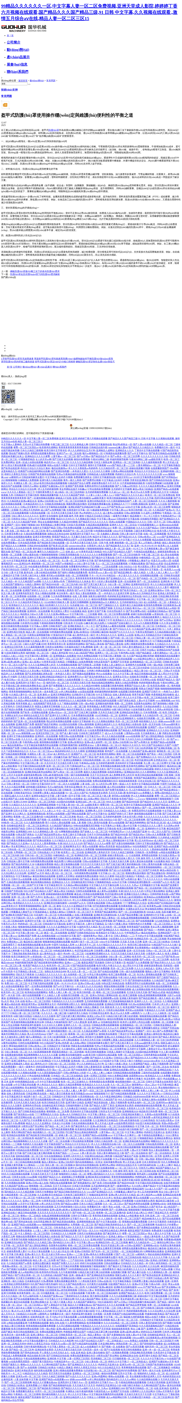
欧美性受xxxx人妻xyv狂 (101, 572)
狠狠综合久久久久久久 (131, 587)
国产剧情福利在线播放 (139, 980)
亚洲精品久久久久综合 (157, 730)
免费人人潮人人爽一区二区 (62, 992)
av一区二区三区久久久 (126, 1168)
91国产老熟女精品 (126, 700)
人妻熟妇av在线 (132, 733)
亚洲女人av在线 (125, 635)
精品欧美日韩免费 (148, 1111)
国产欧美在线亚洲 (10, 468)
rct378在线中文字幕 (66, 936)
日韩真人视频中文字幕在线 (102, 828)
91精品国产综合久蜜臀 (79, 483)
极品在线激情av (59, 468)
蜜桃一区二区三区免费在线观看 (114, 614)
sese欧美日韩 (88, 1055)
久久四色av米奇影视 (162, 709)
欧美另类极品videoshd (82, 1093)
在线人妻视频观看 (42, 879)
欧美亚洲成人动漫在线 (129, 724)
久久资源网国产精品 (139, 1064)
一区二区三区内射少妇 (71, 584)
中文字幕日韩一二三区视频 (83, 614)
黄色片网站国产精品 (21, 1132)
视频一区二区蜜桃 (123, 703)
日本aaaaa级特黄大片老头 (147, 1043)
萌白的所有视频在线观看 (58, 721)
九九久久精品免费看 (14, 787)
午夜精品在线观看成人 (145, 551)
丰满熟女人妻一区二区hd (26, 483)
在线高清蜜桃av (115, 772)
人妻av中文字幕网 (145, 700)
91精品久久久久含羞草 (44, 1016)
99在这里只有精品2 (124, 876)
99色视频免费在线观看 (61, 632)
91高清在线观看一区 (39, 513)
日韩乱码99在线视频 (37, 545)
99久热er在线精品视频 (139, 1004)
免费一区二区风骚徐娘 (123, 528)
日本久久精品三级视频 (31, 450)
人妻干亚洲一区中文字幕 (67, 796)
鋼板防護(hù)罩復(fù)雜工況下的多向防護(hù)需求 (35, 271)
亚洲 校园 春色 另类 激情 (71, 516)
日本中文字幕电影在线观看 (53, 507)
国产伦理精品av (169, 477)
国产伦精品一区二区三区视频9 (152, 578)
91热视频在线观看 (103, 531)
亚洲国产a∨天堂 (36, 873)
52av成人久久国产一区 (156, 1189)
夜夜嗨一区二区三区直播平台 (83, 1034)
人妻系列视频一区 (25, 989)
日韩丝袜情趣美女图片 (32, 477)
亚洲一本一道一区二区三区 (107, 647)
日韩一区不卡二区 (156, 522)
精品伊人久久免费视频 (12, 674)
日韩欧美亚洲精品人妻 (164, 1025)
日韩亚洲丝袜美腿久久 (132, 1114)
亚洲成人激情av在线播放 (154, 1099)
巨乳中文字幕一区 (23, 810)
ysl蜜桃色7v (17, 790)
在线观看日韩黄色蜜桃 (112, 685)
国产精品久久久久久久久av (94, 659)
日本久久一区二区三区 (159, 787)
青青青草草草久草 (56, 644)
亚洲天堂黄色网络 (42, 537)
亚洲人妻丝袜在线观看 (141, 861)
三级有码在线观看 (150, 1072)
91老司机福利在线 (147, 1165)
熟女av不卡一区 (161, 739)
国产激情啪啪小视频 (163, 703)
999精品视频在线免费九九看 (66, 1078)
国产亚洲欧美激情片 (156, 766)
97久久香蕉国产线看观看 (85, 977)
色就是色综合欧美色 (91, 641)
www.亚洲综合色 (22, 563)
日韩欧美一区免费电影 (73, 790)
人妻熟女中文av (154, 1049)
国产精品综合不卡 (100, 456)
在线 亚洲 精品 (90, 1049)
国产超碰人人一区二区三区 (93, 831)
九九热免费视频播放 (61, 596)
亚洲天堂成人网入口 (56, 921)
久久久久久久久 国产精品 (111, 807)
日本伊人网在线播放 (97, 939)
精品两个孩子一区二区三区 (82, 739)
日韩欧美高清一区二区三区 (18, 659)
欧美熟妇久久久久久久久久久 (24, 605)
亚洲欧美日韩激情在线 (105, 915)
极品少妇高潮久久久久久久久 (54, 605)
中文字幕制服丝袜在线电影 (65, 879)
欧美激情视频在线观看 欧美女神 (34, 944)
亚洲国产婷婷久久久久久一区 (37, 590)
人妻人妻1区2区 (88, 1153)
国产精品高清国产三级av (105, 897)
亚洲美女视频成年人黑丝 (16, 1064)
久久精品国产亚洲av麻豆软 (31, 587)
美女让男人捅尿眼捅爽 (161, 927)
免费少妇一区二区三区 (15, 983)
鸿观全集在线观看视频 (82, 1046)
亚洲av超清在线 (98, 1126)
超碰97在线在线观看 (141, 614)
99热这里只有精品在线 (112, 983)
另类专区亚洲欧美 (139, 480)
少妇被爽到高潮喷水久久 (97, 953)
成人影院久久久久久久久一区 (47, 1117)
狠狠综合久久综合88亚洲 (80, 959)
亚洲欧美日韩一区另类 (150, 1156)
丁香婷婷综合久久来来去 (78, 581)
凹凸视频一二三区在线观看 (104, 566)
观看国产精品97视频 (130, 1028)
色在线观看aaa (170, 1078)
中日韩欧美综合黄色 (99, 1013)
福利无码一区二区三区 (57, 682)
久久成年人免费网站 (151, 513)
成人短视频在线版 (46, 936)
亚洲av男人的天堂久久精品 (122, 1195)
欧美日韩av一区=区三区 (16, 679)
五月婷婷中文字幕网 (121, 489)
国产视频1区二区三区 (124, 921)
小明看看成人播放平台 (138, 560)
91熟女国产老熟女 (25, 834)
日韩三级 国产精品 (78, 828)
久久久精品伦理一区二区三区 (113, 468)
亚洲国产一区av (156, 727)
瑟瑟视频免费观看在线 (99, 504)
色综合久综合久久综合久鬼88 (35, 468)
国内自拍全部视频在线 (87, 1165)
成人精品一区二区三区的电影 (69, 492)
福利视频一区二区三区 (37, 653)
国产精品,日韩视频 (166, 566)
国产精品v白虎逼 (154, 563)
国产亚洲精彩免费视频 (107, 590)
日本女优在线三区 (147, 781)
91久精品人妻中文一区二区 (44, 641)
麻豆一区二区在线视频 (55, 933)
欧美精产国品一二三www (132, 799)
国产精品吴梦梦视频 (102, 921)
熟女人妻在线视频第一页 (88, 593)
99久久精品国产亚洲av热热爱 (85, 668)
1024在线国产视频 (97, 1108)
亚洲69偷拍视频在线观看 (26, 1010)
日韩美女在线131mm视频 (28, 837)
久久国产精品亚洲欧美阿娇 (140, 656)
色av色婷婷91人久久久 (90, 513)
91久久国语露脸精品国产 (118, 501)
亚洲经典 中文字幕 (170, 581)
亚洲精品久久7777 (120, 504)
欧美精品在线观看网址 (36, 992)
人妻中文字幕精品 (95, 924)
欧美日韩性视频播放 (95, 1052)
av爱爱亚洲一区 (43, 918)
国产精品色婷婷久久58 (22, 864)
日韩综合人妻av (122, 1058)
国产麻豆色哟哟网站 (135, 822)
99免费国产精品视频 (37, 1028)
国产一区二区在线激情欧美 (18, 528)
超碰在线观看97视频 (139, 468)
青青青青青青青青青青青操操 (73, 447)
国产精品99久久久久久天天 (153, 802)
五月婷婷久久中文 (110, 617)
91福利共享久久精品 (109, 879)
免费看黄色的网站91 (79, 566)
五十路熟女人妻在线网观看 (38, 617)
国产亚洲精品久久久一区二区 (121, 578)
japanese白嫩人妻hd (117, 447)
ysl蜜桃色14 (14, 477)
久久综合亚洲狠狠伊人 (124, 718)
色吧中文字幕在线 (33, 790)
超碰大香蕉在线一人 (117, 855)
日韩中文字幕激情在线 (100, 444)
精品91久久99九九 (65, 519)
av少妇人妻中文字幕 (84, 563)
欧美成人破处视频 (123, 1198)
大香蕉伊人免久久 (96, 545)
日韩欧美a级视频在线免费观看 (35, 748)
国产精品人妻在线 (95, 644)
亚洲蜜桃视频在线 (36, 813)
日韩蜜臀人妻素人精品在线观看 (49, 793)
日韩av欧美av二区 (147, 537)
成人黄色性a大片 (61, 754)
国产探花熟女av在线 (24, 1114)
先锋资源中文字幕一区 (78, 510)
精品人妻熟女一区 (61, 918)
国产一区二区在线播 (59, 1141)
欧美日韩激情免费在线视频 (14, 626)
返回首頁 (22, 80)
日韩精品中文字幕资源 (58, 1046)
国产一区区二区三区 (14, 540)
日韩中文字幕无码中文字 (42, 784)
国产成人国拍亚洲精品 (152, 736)
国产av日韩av (83, 456)
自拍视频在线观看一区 (151, 575)
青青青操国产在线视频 (138, 927)
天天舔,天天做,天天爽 (131, 941)
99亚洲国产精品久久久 (49, 1177)
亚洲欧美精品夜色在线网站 (38, 772)
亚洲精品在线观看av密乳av (123, 1070)
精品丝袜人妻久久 (125, 858)
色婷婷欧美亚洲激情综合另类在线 (124, 596)
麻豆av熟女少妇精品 (143, 489)
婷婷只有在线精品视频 (80, 781)
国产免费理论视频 (91, 480)
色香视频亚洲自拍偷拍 (162, 694)
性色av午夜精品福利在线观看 (71, 474)
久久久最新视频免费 (151, 462)
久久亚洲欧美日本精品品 (105, 1120)
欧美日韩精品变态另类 (53, 1102)
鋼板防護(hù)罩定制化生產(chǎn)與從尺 (95, 361)
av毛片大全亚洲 (14, 775)
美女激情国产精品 (33, 709)
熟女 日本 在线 (17, 1001)
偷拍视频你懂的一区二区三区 (65, 1031)
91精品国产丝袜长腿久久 (119, 623)
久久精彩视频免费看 (17, 1206)
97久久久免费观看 (142, 540)
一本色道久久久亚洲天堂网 (115, 593)
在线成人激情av (14, 980)
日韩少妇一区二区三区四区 (38, 855)
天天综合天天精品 (122, 608)
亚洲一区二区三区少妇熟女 (156, 941)
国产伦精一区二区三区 (121, 638)
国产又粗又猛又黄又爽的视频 (24, 977)
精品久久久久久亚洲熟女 (38, 1123)
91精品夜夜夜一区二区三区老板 (123, 679)
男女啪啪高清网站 (154, 909)
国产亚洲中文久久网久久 (57, 715)
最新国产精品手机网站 (46, 724)
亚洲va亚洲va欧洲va (11, 662)
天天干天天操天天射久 (94, 769)
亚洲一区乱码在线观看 (120, 659)
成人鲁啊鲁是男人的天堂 (121, 775)
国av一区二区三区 (61, 1070)
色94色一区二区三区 (73, 953)
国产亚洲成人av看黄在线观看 (111, 626)
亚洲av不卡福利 (9, 676)
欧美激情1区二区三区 (168, 1171)
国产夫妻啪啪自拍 (59, 828)
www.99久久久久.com (160, 1198)
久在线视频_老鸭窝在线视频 (143, 855)
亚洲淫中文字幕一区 (35, 921)
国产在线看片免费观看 (98, 968)
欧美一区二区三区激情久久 (74, 1081)
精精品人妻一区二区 (115, 548)
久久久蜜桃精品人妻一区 (45, 831)
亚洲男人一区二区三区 (106, 653)
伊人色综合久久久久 (106, 635)
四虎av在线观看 (117, 522)
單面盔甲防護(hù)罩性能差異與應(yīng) (53, 358)
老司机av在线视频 (55, 575)
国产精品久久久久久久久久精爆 (103, 587)
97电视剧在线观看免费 (115, 453)
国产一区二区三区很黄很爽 (132, 819)
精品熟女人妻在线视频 (131, 930)
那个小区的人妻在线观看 (104, 581)
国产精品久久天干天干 (51, 760)
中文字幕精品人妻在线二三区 (28, 971)
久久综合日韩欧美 (96, 697)
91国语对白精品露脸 (143, 769)
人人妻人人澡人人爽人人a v (100, 495)
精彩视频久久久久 (148, 721)
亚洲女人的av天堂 (165, 968)
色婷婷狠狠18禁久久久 (68, 1004)
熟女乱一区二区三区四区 (89, 816)
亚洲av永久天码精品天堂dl (143, 593)
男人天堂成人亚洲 (104, 1123)
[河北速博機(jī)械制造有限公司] (24, 31)
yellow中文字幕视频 (123, 531)
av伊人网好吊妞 (21, 1147)
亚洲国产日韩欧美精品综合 (81, 933)
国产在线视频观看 (145, 921)
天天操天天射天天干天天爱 (44, 1174)
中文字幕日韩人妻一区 (31, 763)
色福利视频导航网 (119, 459)
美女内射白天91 (52, 569)
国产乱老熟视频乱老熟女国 (38, 674)
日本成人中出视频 (61, 1123)
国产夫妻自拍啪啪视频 (123, 843)
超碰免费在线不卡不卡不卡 (105, 483)
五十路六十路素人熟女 (116, 924)
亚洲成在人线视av (84, 727)
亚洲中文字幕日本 (36, 557)
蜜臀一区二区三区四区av (26, 447)
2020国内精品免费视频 (146, 1052)
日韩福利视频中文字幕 (77, 1105)
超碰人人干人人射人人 (44, 810)
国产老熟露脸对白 (82, 1183)
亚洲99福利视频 (112, 1090)
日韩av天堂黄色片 (29, 507)
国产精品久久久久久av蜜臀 (97, 843)
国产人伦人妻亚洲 (77, 1022)
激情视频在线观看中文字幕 (110, 739)
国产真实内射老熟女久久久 (98, 676)
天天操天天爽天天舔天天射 (49, 870)
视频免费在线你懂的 (76, 504)
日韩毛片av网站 (30, 486)
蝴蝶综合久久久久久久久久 (76, 599)
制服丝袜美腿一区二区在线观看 (38, 930)
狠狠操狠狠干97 (102, 1093)
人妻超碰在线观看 (159, 849)
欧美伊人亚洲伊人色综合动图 (135, 1022)
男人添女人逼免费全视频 (64, 748)
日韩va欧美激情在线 (53, 775)
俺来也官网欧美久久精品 (79, 709)
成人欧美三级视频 (128, 995)
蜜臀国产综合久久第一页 (136, 685)
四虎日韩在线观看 (163, 498)
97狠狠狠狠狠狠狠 (94, 548)
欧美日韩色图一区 (86, 992)
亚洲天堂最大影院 (131, 1180)
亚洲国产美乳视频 (74, 486)
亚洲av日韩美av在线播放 (70, 799)
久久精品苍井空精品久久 (30, 602)
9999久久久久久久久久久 (136, 849)
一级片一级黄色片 (26, 1067)
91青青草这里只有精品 (90, 551)
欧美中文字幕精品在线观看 (145, 784)
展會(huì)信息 (17, 64)
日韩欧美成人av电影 (166, 608)
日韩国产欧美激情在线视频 (41, 474)
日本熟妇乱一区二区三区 (167, 626)
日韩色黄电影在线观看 (155, 1055)
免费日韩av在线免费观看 (71, 736)
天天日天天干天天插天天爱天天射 (61, 763)
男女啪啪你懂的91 (167, 1087)
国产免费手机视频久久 (116, 790)
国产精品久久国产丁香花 (80, 757)
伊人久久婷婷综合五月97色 (81, 450)
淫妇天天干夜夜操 (109, 799)
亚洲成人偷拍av (57, 912)
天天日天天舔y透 (117, 793)
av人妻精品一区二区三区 (45, 659)
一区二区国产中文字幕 (31, 885)
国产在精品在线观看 (108, 971)
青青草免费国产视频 (102, 608)
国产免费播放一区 (54, 1108)
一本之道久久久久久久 (127, 575)
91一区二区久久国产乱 (15, 665)
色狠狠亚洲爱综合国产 (65, 540)
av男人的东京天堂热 (49, 1204)
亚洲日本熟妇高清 (96, 501)
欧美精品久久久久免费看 (157, 1075)
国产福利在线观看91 (114, 909)
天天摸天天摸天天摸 (28, 676)
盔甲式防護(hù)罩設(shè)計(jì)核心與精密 (55, 361)
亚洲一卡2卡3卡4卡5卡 (145, 545)
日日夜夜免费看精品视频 (19, 840)
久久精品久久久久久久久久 (22, 805)
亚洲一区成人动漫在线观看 (29, 462)
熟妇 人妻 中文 (105, 936)
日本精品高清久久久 (33, 504)
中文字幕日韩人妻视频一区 (38, 656)
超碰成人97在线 (63, 498)
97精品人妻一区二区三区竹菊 (149, 638)
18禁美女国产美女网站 (32, 1126)
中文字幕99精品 (165, 1084)
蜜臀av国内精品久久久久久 (100, 1174)
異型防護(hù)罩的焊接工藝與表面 (17, 361)
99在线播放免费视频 (38, 566)
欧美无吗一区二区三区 (15, 566)
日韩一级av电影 (155, 665)
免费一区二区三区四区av (103, 650)
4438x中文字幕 (132, 507)
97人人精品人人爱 (51, 995)
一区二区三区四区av (162, 924)
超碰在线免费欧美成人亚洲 (34, 685)
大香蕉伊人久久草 (135, 1108)
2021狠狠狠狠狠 (9, 480)
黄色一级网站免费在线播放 (34, 718)
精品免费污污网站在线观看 (67, 861)
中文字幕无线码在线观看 (40, 983)
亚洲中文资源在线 (53, 980)
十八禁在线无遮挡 (110, 867)
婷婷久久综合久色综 (165, 769)
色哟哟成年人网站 (144, 1177)
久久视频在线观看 (18, 578)
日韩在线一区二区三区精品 (21, 849)
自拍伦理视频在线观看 (40, 858)
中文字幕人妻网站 (134, 1132)
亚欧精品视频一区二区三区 (140, 626)
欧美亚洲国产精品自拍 (134, 1007)
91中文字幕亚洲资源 (17, 560)
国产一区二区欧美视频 (153, 807)
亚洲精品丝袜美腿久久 (37, 599)
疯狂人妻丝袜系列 (171, 542)
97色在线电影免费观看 (98, 489)
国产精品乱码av (136, 834)
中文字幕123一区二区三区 (111, 873)
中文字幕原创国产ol (54, 1144)
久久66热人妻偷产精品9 (144, 1186)
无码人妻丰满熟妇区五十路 (135, 647)
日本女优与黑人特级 (132, 816)
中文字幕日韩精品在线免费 (31, 766)
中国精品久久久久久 (136, 522)
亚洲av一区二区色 (32, 1201)
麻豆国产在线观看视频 (70, 629)
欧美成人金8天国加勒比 (131, 897)
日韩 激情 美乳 (143, 858)
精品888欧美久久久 (30, 638)
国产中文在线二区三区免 (119, 769)
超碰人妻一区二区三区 (70, 1135)
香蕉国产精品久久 (61, 537)
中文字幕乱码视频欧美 (56, 959)
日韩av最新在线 (30, 554)
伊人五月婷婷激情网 (48, 489)
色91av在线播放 (104, 674)
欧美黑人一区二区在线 (72, 852)
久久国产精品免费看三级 (129, 915)
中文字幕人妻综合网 (71, 867)
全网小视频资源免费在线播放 (139, 644)
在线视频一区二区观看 (38, 596)
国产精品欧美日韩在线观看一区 (53, 542)
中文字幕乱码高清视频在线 (149, 1183)
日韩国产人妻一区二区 (31, 569)
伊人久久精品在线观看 (161, 584)
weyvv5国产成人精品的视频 (68, 1019)
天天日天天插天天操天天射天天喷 (128, 953)
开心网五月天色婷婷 (29, 510)
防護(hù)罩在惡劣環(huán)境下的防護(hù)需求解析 (35, 274)
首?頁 (9, 367)
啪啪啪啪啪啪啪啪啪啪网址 (122, 599)
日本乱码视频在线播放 (82, 1123)
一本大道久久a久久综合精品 (89, 986)
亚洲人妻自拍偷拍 (81, 498)
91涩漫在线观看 (104, 1150)
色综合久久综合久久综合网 (23, 489)
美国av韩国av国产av (105, 1147)
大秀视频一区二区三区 (25, 852)
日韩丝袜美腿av (78, 671)
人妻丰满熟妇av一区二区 (148, 465)
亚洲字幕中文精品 (75, 1102)
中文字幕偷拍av (24, 876)
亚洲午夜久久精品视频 (51, 480)
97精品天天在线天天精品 (97, 516)
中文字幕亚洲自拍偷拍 (168, 1186)
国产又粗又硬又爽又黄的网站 (71, 1016)
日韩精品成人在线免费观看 (100, 474)
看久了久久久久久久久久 (150, 879)
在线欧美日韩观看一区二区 (143, 676)
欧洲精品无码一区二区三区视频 (90, 855)
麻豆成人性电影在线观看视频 (89, 894)
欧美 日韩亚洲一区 (77, 587)
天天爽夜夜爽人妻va (154, 548)
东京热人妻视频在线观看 (149, 974)
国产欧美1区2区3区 (58, 545)
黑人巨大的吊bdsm (144, 840)
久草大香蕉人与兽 (27, 697)
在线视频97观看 (71, 980)
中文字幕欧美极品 (171, 465)
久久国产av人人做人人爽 (97, 1201)
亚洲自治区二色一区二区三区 (90, 802)
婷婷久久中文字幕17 (121, 540)
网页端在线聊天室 (18, 1046)
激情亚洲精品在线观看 (92, 1004)
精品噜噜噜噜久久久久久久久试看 (41, 1055)
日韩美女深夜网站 (54, 647)
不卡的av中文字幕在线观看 (149, 936)
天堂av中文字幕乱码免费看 (36, 444)
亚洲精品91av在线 (115, 1117)
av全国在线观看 (39, 650)
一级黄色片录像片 (120, 516)
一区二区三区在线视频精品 (120, 1126)
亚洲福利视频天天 (68, 608)
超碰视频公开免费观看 (73, 1177)
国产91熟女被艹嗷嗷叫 (59, 650)
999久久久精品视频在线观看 (15, 1174)
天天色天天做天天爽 (108, 712)
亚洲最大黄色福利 (128, 998)
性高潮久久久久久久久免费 (18, 548)
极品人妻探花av (49, 1162)
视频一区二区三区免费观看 (22, 819)
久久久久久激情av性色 (53, 581)
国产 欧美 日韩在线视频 (104, 1183)
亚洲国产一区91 (12, 525)
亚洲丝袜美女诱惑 (124, 1105)
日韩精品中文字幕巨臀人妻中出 (55, 977)
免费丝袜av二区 (14, 941)
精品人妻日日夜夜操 (60, 1093)
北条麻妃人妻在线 (109, 534)
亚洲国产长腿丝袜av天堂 (51, 486)
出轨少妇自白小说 (128, 566)
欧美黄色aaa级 (154, 906)
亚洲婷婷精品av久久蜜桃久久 (104, 602)
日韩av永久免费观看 (155, 834)
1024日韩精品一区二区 (106, 715)
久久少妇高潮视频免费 (39, 1052)
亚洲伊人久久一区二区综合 (123, 525)
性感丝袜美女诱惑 (98, 793)
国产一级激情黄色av (87, 936)
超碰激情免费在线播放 (87, 876)
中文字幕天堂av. (93, 736)
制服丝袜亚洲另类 (71, 998)
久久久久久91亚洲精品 (39, 1061)
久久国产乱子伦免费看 (30, 1120)
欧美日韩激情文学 (20, 956)
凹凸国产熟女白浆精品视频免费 (51, 730)
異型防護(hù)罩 (14, 311)
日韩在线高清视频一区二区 (96, 760)
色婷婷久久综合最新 (33, 1144)
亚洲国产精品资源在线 (96, 1102)
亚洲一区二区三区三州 (57, 766)
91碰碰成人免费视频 (28, 480)
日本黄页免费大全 (13, 534)
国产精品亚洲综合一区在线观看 (25, 727)
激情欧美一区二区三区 (168, 751)
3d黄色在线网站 (9, 1043)
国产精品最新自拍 (108, 569)
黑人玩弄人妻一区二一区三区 (82, 971)
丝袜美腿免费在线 (128, 569)
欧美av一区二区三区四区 (38, 1001)
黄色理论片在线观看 (33, 769)
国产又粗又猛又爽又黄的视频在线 (123, 864)
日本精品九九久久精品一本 (117, 810)
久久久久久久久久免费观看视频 (96, 554)
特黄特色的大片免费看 (140, 924)
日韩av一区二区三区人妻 (158, 950)
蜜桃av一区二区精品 (38, 578)
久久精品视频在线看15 (166, 632)
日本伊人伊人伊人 (161, 1004)
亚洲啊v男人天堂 (93, 810)
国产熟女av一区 (14, 769)
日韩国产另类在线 (13, 891)
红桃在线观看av (66, 915)
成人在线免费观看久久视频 (68, 1007)
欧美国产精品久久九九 (34, 965)
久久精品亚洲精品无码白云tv (96, 528)
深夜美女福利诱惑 (97, 596)
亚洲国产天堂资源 (120, 662)
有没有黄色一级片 (65, 593)
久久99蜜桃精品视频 (120, 989)
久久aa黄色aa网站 (91, 867)
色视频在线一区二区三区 (123, 1138)
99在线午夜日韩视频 (128, 1129)
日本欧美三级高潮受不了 (91, 733)
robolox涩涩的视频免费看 (13, 1028)
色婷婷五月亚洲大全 (154, 1132)
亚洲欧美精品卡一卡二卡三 (81, 626)
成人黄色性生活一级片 (83, 635)
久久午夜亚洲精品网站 (64, 617)
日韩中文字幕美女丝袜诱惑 (72, 697)
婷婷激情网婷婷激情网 (106, 691)
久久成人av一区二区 (119, 492)
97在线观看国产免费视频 (163, 647)
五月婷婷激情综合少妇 (131, 602)
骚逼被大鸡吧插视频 (47, 697)
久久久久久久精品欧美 (107, 900)
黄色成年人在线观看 (147, 1174)
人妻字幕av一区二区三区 (63, 456)
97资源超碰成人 (41, 912)
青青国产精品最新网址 (145, 778)
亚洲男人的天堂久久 (73, 1156)
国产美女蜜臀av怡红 (136, 611)
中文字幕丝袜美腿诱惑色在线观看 (41, 745)
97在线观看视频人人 (148, 525)
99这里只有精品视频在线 (147, 1123)
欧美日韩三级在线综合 (139, 944)
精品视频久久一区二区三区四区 (41, 799)
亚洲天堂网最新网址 (61, 694)
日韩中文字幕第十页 (115, 962)
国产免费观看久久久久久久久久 (64, 685)
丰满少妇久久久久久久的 (69, 843)
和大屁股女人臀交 (147, 566)
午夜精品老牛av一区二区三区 (108, 727)
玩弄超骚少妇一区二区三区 (83, 605)
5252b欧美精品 (162, 921)
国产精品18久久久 (128, 537)
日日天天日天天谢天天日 (162, 668)
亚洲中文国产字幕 (97, 611)
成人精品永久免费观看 (83, 849)
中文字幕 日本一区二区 (147, 1126)
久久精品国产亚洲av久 (163, 510)
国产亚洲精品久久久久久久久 (70, 778)
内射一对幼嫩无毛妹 (57, 757)
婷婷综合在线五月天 (34, 715)
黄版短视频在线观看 (114, 986)
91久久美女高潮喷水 (169, 623)
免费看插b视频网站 (33, 980)
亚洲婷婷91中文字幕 (155, 828)
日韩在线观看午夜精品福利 (130, 1189)
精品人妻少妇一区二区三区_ (148, 671)
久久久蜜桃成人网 (79, 444)
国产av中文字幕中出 (137, 453)
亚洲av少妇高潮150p (48, 501)
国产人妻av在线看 (142, 444)
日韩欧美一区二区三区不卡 (80, 912)
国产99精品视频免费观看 (13, 754)
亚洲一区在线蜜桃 (127, 581)
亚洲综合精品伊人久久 (168, 659)
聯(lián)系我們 (17, 71)
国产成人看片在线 (69, 733)
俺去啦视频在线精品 (40, 882)
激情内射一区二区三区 (158, 1007)
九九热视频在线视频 (66, 665)
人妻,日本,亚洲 (88, 858)
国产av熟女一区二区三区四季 (125, 456)
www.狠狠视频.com (76, 638)
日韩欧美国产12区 (57, 626)
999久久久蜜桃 (149, 596)
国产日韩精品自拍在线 (160, 480)
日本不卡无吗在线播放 (126, 557)
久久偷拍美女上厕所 (14, 1037)
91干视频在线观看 (162, 641)
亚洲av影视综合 (81, 632)
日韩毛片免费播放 (44, 1192)
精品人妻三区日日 (18, 1007)
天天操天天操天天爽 (118, 861)
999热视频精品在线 (24, 1081)
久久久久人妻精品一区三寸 (21, 492)
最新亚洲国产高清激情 (92, 962)
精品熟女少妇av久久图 (31, 614)
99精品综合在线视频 (113, 641)
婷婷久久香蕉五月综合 (15, 474)
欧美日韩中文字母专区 (55, 450)
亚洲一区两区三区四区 (22, 730)
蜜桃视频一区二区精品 (40, 1186)
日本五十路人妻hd (51, 1040)
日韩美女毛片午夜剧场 (109, 1111)
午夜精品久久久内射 (154, 1010)
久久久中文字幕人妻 (123, 674)
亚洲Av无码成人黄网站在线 (104, 995)
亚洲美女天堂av (121, 676)
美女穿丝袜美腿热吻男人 (68, 989)
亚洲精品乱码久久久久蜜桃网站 (140, 772)
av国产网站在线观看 (75, 813)
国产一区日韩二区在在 (157, 1067)
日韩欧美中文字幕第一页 (150, 569)
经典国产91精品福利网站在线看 (34, 471)
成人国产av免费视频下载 (53, 510)
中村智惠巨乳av (116, 831)
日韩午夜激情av (133, 807)
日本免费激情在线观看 (82, 715)
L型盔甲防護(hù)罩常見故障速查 (17, 358)
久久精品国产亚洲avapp (16, 1186)
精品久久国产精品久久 (81, 1180)
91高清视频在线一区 (39, 1031)
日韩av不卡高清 (171, 671)
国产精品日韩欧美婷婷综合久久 (70, 1192)
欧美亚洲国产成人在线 (12, 799)
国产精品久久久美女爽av (28, 671)
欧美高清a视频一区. (160, 685)
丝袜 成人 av (72, 551)
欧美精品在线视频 (16, 1135)
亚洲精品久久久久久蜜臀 (37, 456)
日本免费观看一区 (152, 712)
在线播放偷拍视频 (75, 548)
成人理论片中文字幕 (168, 674)
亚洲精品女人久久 (124, 450)
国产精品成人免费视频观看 (131, 730)
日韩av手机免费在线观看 (68, 528)
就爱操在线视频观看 (98, 870)
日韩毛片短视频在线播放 (53, 638)
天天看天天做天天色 (81, 537)
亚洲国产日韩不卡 (151, 691)
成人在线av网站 (91, 799)
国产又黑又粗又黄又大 (95, 584)
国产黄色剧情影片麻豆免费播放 (110, 560)
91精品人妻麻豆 (91, 1007)
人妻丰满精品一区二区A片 (108, 745)
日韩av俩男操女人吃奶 (74, 1072)
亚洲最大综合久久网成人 (136, 894)
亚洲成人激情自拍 (153, 1034)
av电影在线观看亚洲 (169, 852)
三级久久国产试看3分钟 (34, 644)
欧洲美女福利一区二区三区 (141, 1102)
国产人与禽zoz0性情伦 (126, 486)
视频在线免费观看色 (57, 739)
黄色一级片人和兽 (72, 480)
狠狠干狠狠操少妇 (30, 525)
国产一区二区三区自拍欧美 (72, 501)
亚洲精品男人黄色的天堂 (97, 852)
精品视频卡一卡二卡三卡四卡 (145, 516)
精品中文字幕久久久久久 (105, 537)
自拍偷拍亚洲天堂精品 (82, 882)
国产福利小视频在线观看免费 (73, 572)
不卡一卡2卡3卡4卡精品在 (102, 575)
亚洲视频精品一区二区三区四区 (146, 662)
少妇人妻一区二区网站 (118, 584)
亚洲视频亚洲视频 (95, 751)
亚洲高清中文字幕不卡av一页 (84, 534)
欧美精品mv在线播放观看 (157, 897)
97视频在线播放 (137, 563)
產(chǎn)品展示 (18, 57)
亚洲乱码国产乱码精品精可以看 (84, 507)
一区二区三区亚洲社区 (37, 825)
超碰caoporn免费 (166, 721)
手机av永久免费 (121, 1150)
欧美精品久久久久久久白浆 (95, 1084)
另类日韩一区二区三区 (157, 1108)
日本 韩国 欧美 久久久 (111, 1007)
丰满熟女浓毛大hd (13, 715)
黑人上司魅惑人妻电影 (149, 542)
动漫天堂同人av (124, 477)
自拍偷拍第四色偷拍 (47, 629)
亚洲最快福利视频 (104, 703)
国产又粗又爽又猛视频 (85, 712)
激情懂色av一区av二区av (144, 1084)
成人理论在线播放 (116, 787)
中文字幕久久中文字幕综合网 (83, 807)
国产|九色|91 (36, 897)
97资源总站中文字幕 (61, 635)
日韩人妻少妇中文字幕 (131, 534)
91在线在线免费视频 (83, 1147)
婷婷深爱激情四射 (146, 977)
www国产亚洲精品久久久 (106, 930)
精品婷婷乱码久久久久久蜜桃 (70, 751)
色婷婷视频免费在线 (149, 682)
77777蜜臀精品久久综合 (135, 903)
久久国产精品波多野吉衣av (42, 679)
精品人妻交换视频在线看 (66, 864)
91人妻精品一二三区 (34, 1165)
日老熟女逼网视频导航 (38, 635)
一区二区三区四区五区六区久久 (55, 900)
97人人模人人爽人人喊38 (99, 1072)
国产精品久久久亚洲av (18, 843)
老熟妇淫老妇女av (165, 1159)
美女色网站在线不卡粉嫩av (72, 489)
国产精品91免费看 (13, 709)
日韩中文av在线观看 (21, 879)
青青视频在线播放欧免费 (112, 766)
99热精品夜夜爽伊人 (151, 617)
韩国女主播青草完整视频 (47, 706)
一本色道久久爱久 (79, 471)
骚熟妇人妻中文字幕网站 (157, 971)
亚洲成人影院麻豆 (167, 593)
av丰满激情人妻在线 (70, 1198)
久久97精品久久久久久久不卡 (66, 840)
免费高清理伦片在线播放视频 (99, 486)
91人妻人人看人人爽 (71, 1090)
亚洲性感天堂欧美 (16, 632)
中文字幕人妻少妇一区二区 (70, 805)
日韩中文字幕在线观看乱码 (149, 843)
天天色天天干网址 (27, 1019)
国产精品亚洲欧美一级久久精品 (129, 572)
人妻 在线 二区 (11, 531)
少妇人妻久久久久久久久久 (25, 516)
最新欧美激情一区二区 (74, 1087)
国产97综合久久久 (122, 629)
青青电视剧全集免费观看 (101, 1081)
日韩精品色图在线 (108, 1129)
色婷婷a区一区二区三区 (30, 924)
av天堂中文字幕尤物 (28, 1204)
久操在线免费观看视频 (35, 534)
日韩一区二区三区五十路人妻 (96, 796)
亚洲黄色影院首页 (140, 584)
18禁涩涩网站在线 (23, 1117)
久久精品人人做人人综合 (78, 1138)
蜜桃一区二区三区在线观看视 (131, 754)
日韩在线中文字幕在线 (127, 519)
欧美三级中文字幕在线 (74, 834)
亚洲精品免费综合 (163, 1138)
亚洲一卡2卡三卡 (134, 548)
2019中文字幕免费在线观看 (147, 477)
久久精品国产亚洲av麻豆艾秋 (146, 629)
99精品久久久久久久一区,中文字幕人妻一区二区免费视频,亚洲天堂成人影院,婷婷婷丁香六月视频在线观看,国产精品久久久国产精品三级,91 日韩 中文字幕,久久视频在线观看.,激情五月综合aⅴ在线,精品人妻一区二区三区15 (89, 12)
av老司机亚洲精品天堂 (88, 617)
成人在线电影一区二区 (154, 602)
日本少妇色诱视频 (144, 748)
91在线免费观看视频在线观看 (102, 730)
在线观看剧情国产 (160, 468)
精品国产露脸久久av (166, 1168)
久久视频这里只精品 (85, 519)
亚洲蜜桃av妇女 (158, 1204)
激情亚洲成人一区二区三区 (39, 540)
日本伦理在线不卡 (116, 611)
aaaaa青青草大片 (9, 906)
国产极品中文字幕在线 (103, 557)
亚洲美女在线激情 (106, 858)
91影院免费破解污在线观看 (159, 483)
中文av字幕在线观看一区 (125, 1159)
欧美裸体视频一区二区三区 (132, 906)
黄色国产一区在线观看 (116, 751)
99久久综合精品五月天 (129, 1099)
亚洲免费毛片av (75, 676)
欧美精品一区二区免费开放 (112, 1049)
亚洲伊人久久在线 (158, 504)
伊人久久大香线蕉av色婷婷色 (83, 468)
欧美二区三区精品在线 (155, 697)
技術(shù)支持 (9, 89)
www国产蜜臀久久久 (19, 1078)
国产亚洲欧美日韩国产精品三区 (17, 915)
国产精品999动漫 (50, 584)
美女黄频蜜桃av (142, 947)
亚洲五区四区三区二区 (47, 733)
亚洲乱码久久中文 (159, 492)
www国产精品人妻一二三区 (121, 465)
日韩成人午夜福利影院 (56, 1022)
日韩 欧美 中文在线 (73, 623)
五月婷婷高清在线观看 (135, 727)
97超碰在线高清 (170, 635)
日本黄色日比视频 (29, 623)
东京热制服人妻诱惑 (63, 590)
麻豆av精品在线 (168, 870)
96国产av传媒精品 (64, 563)
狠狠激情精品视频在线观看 (124, 688)
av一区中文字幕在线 (87, 837)
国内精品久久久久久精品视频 (45, 620)
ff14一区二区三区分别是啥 (136, 668)
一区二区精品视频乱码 (67, 956)
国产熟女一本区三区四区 (159, 754)
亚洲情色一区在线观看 (38, 611)
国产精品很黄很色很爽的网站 (49, 962)
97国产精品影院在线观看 (83, 965)
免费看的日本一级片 (164, 447)
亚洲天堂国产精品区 (111, 668)
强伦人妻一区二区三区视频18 (60, 1165)
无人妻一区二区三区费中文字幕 (77, 560)
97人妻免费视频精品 (80, 557)
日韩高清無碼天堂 (25, 706)
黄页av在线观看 (90, 846)
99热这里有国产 (102, 662)
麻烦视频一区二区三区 (126, 542)
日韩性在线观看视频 (86, 891)
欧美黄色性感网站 (48, 447)
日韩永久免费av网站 (130, 617)
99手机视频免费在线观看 (105, 906)
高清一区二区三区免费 (126, 721)
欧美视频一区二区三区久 (62, 578)
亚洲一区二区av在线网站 (73, 688)
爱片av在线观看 (54, 531)
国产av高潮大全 (142, 742)
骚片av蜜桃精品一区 (92, 453)
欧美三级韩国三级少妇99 (144, 1037)
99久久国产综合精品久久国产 (118, 551)
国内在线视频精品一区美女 (89, 1162)
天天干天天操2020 (62, 1186)
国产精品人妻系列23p (169, 1037)
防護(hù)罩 (53, 130)
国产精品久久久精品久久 (140, 447)
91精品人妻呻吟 (33, 584)
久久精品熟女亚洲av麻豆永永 (22, 501)
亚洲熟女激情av (156, 590)
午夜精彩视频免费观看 (51, 623)
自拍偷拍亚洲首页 (16, 825)
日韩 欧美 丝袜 (151, 620)
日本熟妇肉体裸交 (152, 706)
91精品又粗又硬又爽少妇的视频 (122, 1016)
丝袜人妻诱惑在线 (122, 694)
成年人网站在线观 (107, 837)
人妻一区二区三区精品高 (144, 501)
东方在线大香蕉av (167, 855)
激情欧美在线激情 (108, 1034)
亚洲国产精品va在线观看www (97, 1135)
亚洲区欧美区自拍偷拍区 (97, 1177)
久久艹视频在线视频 (67, 703)
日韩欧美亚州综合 (23, 793)
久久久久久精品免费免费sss (152, 486)
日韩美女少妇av (19, 519)
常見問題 (50, 80)
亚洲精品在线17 (165, 1070)
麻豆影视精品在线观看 (44, 876)
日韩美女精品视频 (96, 903)
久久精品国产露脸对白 (12, 584)
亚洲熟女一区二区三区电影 (126, 462)
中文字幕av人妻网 (38, 626)
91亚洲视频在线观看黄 (57, 557)
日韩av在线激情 (114, 903)
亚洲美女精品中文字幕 (42, 796)
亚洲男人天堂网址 (65, 876)
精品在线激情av (124, 846)
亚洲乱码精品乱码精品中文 (53, 676)
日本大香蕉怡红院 (95, 790)
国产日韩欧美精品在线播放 (66, 858)
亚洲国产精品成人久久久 (164, 805)
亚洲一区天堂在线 (151, 724)
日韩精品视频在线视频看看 (126, 1072)
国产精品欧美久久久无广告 (119, 545)
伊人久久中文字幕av (133, 697)
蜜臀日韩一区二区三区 (111, 805)
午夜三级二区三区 (60, 444)
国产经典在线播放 (42, 840)
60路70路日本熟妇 (121, 709)
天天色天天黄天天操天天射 (64, 513)
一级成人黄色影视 (59, 653)
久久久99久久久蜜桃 (99, 471)
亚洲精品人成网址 (105, 450)
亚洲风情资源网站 (76, 644)
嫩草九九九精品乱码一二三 (51, 551)
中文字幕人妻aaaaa (106, 519)
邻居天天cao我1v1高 (161, 560)
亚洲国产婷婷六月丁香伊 (120, 813)
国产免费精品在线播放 (74, 1117)
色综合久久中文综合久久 (146, 471)
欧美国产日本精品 (116, 1108)
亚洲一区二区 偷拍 (51, 906)
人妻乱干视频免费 (159, 1064)
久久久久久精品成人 (144, 968)
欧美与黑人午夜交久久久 (109, 965)
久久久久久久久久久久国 (149, 474)
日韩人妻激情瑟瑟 (93, 1067)
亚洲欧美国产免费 (25, 724)
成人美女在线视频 (169, 554)
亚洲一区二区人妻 (20, 897)
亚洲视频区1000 (24, 831)
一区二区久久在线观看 (67, 784)
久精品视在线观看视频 (97, 525)
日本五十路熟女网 (103, 462)
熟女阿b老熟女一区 (122, 444)
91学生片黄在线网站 (154, 891)
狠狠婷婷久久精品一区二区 (72, 1174)
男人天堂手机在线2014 (66, 930)
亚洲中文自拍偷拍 (49, 516)
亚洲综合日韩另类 (13, 647)
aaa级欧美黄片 (155, 459)
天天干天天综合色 (99, 775)
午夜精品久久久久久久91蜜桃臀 (67, 1001)
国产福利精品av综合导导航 (33, 1180)
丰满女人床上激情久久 (113, 665)
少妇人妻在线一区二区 (58, 909)
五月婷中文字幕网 (136, 1049)
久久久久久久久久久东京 (156, 816)
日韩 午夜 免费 (106, 542)
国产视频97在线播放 (116, 1087)
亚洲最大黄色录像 (112, 1067)
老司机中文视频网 (94, 1037)
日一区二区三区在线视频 (93, 679)
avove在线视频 (133, 736)
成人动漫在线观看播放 (12, 986)
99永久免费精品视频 (87, 656)
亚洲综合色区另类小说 (98, 688)
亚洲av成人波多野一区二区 (98, 742)
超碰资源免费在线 (167, 551)
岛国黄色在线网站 (143, 703)
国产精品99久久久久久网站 (144, 1058)
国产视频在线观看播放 (83, 674)
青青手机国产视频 (141, 694)
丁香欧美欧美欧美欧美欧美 (25, 953)
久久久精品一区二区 (162, 444)
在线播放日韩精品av (157, 611)
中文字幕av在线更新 (58, 1180)
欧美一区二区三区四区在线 (142, 1171)
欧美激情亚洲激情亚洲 (86, 1129)
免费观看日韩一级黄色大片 (138, 641)
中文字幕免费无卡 (73, 769)
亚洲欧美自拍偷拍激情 (55, 903)
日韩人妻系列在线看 (97, 822)
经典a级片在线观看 (36, 465)
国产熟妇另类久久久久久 (162, 962)
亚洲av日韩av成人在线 (89, 983)
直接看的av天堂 (43, 1070)
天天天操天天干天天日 (93, 1078)
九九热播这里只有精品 (75, 1108)
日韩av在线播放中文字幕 (94, 861)
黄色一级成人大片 (122, 784)
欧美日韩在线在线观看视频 (53, 483)
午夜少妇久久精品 (127, 977)
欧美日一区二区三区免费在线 (160, 495)
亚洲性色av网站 (107, 1165)
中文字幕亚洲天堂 (53, 885)
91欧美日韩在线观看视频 (73, 620)
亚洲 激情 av (84, 608)
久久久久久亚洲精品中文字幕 (77, 906)
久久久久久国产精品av (147, 528)
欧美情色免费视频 (153, 605)
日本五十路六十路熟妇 (131, 1061)
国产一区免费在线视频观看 (38, 986)
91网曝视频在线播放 (69, 831)
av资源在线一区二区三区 (164, 614)
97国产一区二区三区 (57, 1034)
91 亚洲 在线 (37, 888)
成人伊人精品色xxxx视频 (149, 1195)
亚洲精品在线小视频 (87, 819)
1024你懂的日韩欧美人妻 (56, 602)
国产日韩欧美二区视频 (89, 665)
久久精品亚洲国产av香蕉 (93, 1031)
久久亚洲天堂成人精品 (18, 1099)
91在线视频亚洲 (12, 1126)
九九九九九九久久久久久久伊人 (97, 1198)
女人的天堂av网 (43, 459)
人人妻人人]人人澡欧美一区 (157, 1013)
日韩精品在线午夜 (98, 447)
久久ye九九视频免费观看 (145, 623)
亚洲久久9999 (20, 802)
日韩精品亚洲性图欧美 (139, 882)
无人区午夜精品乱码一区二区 (144, 790)
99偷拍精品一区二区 (149, 557)
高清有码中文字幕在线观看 (128, 763)
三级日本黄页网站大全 (145, 531)
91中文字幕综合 (104, 694)
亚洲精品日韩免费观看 (116, 1004)
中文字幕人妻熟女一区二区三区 (87, 909)
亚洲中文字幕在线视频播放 (20, 736)
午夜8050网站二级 (100, 459)
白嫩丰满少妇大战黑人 (95, 623)
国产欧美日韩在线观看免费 (14, 1189)
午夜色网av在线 (126, 653)
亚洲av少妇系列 (66, 1162)
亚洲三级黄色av (19, 1061)
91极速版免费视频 (99, 510)
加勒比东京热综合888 (58, 534)
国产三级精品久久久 (108, 605)
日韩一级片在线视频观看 (76, 775)
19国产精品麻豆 (143, 653)
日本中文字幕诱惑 (78, 465)
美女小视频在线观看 (45, 593)
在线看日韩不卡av (160, 947)
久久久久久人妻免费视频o (43, 843)
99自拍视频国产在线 (143, 846)
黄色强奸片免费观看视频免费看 (49, 548)
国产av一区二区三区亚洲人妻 (97, 629)
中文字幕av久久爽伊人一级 (127, 1135)
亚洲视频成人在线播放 (64, 656)
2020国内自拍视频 (68, 724)
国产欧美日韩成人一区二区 (133, 590)
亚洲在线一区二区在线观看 (84, 1061)
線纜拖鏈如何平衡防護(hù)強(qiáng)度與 (93, 358)
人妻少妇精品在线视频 (45, 572)
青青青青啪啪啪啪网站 (20, 691)
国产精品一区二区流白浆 (23, 551)
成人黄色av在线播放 (113, 513)
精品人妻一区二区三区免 (32, 531)
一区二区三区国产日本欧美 (145, 870)
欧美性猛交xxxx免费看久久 (140, 793)
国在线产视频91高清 (19, 453)
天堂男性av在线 (148, 679)
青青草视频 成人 (24, 703)
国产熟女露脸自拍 (156, 873)
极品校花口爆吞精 (32, 941)
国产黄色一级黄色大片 (18, 620)
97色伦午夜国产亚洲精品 (83, 888)
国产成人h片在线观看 (120, 870)
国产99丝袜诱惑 (159, 1046)
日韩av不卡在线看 (19, 778)
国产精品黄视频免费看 (62, 1129)
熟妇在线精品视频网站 (102, 682)
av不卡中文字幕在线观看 (45, 968)
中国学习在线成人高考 (62, 944)
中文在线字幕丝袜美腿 (18, 641)
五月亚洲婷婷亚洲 (100, 1186)
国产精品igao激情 (69, 1204)
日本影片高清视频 (76, 525)
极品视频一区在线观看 (80, 1120)
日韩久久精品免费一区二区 (108, 1141)
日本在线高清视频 (27, 542)
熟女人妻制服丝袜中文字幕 (120, 840)
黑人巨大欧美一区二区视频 (112, 927)
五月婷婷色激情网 (105, 763)
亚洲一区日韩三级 (147, 1070)
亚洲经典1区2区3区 (150, 1180)
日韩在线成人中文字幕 (48, 852)
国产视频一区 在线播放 (48, 819)
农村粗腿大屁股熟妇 (36, 787)
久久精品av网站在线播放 (26, 700)
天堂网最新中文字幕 (149, 885)
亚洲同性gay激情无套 (166, 1102)
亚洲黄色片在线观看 (135, 665)
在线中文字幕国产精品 (44, 528)
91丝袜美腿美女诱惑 (14, 653)
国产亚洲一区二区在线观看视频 (29, 721)
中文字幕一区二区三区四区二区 (152, 599)
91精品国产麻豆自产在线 (125, 1156)
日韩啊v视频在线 (139, 504)
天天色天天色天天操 (90, 1040)
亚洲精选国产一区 (167, 933)
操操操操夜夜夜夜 (128, 781)
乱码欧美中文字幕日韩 (83, 694)
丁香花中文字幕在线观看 (147, 450)
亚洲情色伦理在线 (61, 849)
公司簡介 (13, 42)
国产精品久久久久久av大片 (105, 1028)
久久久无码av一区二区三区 (107, 1180)
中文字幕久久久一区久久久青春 (23, 760)
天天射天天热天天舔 (137, 992)
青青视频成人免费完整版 (53, 525)
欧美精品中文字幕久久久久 (109, 933)
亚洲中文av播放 (9, 629)
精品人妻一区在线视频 (37, 632)
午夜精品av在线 (87, 763)
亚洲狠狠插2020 (15, 998)
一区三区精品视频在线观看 (27, 1162)
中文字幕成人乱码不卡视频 (59, 477)
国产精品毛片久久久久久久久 (93, 522)
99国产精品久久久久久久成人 (129, 495)
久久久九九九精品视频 (81, 462)
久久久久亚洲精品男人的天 (41, 665)
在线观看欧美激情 (169, 1072)
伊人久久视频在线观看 (94, 787)
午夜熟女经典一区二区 (47, 1198)
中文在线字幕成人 (54, 769)
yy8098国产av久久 (160, 882)
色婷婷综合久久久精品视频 (72, 700)
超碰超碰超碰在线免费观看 (25, 781)
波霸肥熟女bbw (86, 745)
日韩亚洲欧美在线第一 (37, 1093)
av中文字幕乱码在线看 (24, 1084)
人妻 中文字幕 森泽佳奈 (21, 572)
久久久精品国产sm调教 (29, 581)
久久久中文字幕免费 (34, 998)
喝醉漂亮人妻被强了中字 (99, 620)
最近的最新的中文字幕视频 (119, 778)
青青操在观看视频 (89, 569)
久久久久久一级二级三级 (73, 706)
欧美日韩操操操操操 (117, 498)
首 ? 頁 (10, 35)
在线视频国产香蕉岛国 (44, 703)
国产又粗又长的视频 (62, 459)
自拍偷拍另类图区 (149, 519)
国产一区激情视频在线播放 (40, 498)
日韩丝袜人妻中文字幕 (18, 861)
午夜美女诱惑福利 (144, 632)
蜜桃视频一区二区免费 (57, 1111)
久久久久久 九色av (129, 885)
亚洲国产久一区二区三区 (83, 754)
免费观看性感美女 (83, 477)
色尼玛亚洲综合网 (144, 760)
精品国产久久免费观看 (138, 962)
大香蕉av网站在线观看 (122, 471)
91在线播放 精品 (78, 611)
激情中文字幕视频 (97, 465)
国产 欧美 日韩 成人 (104, 757)
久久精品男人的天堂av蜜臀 (133, 900)
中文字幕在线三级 (10, 685)
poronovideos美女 (77, 545)
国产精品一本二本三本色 (57, 1126)
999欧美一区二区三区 (12, 822)
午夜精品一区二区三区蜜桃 (149, 876)
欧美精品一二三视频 (11, 1144)
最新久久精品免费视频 (126, 682)
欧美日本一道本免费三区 (45, 691)
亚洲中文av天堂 (26, 1171)
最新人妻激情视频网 (50, 947)
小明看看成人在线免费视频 (79, 662)
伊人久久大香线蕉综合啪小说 (106, 1144)
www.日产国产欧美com (112, 507)
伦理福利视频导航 (68, 745)
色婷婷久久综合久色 (125, 474)
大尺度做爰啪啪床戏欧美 (132, 483)
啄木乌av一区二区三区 (144, 608)
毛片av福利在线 (55, 787)
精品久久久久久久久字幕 (140, 498)
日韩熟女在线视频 (101, 1138)
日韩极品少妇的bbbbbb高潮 (136, 1096)
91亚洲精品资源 (46, 1019)
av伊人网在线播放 (68, 691)
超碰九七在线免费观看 (68, 679)
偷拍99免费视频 (82, 459)
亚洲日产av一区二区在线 (68, 453)
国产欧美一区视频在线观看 (34, 712)
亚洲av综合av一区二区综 (61, 712)
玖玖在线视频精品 (53, 1156)
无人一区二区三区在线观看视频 (112, 563)
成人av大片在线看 (114, 733)
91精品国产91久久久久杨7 (164, 944)
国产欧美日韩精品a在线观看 (163, 453)
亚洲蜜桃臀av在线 (109, 998)
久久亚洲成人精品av (36, 909)
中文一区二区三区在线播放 (70, 810)
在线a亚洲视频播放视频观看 (135, 918)
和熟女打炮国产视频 (149, 688)
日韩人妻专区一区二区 (18, 784)
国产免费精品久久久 (146, 757)
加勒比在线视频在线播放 (19, 537)
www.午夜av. (55, 599)
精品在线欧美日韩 (161, 540)
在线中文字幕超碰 (81, 721)
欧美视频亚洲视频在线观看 (137, 1019)
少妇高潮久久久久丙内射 (120, 939)
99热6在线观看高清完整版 (86, 825)
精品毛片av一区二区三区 (56, 462)
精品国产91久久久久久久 (121, 632)
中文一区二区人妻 (10, 638)
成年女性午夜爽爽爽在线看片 (50, 939)
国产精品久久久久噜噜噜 (13, 545)
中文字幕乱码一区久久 (22, 918)
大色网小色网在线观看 (98, 671)
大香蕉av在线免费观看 (155, 1114)
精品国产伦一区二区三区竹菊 (78, 531)
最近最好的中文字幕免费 (137, 1117)
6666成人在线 (153, 912)
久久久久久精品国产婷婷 (72, 495)
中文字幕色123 (108, 825)
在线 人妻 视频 (79, 596)
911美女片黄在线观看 (15, 465)
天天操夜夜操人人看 (151, 733)
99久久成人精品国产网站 (81, 653)
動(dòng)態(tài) (18, 49)
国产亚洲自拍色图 (60, 471)
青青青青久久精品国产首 (104, 1099)
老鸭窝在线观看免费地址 (42, 453)
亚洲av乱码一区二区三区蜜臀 (155, 507)
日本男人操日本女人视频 (13, 557)
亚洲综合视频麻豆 (72, 760)
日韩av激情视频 (132, 513)
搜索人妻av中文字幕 (126, 825)
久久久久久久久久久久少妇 (154, 456)
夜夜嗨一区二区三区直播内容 (28, 816)
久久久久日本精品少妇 (15, 668)
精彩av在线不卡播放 (57, 465)
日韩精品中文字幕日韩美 (26, 495)
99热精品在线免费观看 (27, 1150)
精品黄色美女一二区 (50, 688)
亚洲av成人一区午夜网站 (56, 897)
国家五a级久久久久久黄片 (17, 796)
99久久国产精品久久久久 (160, 900)
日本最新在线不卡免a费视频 (78, 647)
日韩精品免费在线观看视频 (105, 1025)
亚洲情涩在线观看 (58, 1028)
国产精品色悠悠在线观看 (136, 1204)
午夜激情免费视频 (90, 998)
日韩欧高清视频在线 (55, 504)
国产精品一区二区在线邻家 (147, 888)
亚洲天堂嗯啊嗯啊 (79, 602)
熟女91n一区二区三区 (128, 650)
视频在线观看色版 (49, 495)
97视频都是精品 (27, 459)
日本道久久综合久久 (59, 668)
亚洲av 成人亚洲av (31, 662)
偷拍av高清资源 (107, 846)
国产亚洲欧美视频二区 (165, 748)
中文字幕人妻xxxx (118, 510)
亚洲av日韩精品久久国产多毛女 (73, 1189)
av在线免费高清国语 (124, 1123)
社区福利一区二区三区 (122, 760)
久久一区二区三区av (120, 1084)
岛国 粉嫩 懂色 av (129, 867)
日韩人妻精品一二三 (124, 936)
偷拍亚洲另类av (29, 1004)
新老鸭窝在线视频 (59, 566)
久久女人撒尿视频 (167, 501)
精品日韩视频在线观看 (145, 674)
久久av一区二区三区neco (41, 751)
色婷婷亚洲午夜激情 (30, 1025)
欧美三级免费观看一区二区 (130, 828)
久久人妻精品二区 (53, 1087)
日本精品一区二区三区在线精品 (67, 1075)
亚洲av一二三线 (72, 962)
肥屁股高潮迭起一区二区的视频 (58, 727)
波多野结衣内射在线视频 (40, 1206)
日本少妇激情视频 (56, 1037)
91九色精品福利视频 (80, 1159)
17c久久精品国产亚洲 (136, 831)
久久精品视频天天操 (28, 947)
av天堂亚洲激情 (86, 540)
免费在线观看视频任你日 (105, 781)
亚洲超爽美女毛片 (72, 846)
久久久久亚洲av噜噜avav (56, 614)
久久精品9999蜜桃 (68, 522)
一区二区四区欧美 (25, 1138)
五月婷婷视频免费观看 (96, 492)
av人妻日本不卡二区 (85, 944)
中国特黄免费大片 (45, 492)
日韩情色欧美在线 (159, 894)
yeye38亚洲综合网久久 (144, 659)
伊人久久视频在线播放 (103, 721)
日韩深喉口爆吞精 (99, 632)
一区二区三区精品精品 (32, 959)
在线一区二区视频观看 (154, 534)
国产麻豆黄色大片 (80, 1126)
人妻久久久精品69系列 (72, 1171)
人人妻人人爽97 (114, 697)
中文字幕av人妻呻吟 (11, 444)
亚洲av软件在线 (102, 540)
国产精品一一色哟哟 (154, 930)
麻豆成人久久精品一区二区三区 (44, 560)
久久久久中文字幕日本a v (33, 807)
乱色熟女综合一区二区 (165, 760)
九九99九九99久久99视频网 (139, 739)
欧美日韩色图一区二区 (140, 510)
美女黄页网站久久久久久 (23, 846)
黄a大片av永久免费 (139, 492)
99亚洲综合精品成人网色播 (98, 1156)
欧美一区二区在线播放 (27, 608)
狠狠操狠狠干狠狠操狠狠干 (159, 799)
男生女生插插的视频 (48, 522)
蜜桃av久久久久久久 (45, 989)
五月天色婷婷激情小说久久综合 (70, 1206)
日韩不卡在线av (148, 650)
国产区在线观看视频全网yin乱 (45, 1099)
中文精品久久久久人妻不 (156, 587)
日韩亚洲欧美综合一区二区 (32, 757)
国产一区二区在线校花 (148, 581)
